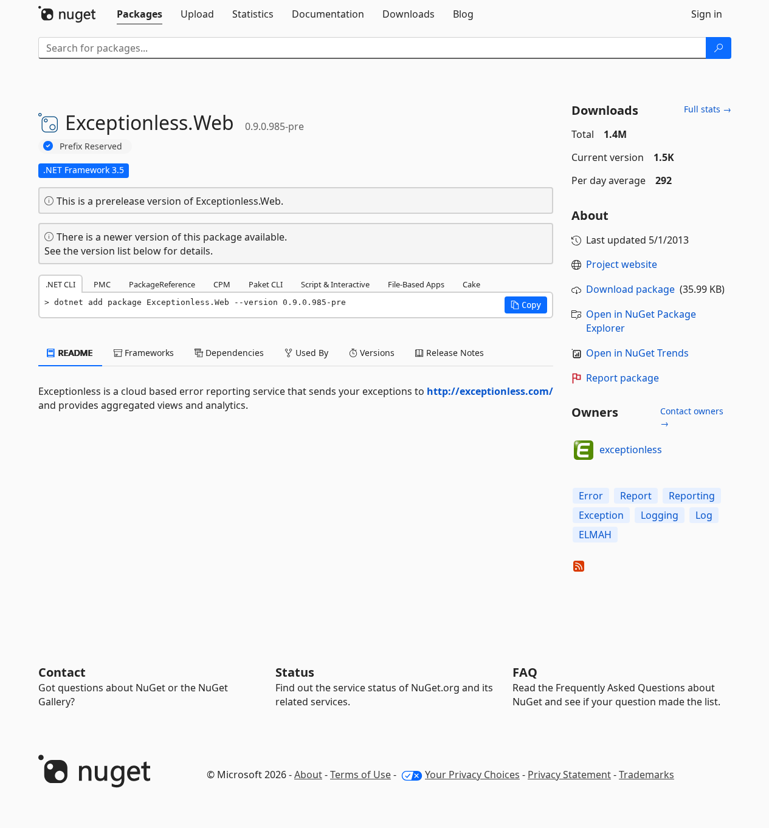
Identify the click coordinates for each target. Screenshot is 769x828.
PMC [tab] (102, 284)
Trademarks (646, 774)
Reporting (692, 495)
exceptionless (630, 449)
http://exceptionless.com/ (490, 391)
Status (294, 672)
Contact (62, 672)
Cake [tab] (471, 284)
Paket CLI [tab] (266, 284)
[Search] (718, 48)
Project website (621, 264)
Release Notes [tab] (454, 352)
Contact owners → (691, 417)
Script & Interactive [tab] (335, 284)
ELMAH (595, 534)
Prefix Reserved (91, 146)
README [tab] (74, 352)
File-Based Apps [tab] (416, 284)
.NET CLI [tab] (60, 284)
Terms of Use (360, 774)
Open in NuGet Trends (637, 353)
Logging (659, 515)
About (308, 774)
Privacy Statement (569, 774)
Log (703, 515)
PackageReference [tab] (162, 284)
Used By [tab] (310, 352)
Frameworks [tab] (148, 352)
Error (591, 495)
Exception (601, 515)
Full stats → (707, 109)
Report (636, 495)
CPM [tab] (221, 284)
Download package (630, 289)
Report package (622, 378)
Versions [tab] (376, 352)
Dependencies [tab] (233, 352)
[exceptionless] (584, 450)
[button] (526, 304)
